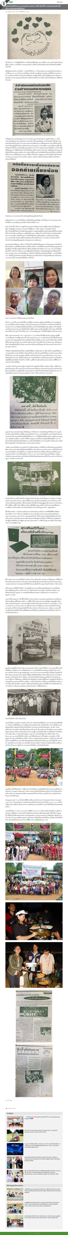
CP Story (9, 1100)
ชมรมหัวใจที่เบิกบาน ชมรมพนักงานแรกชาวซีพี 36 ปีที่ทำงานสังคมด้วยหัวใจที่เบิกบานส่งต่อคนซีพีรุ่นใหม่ (33, 7)
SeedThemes (37, 1233)
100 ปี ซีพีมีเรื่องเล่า (22, 11)
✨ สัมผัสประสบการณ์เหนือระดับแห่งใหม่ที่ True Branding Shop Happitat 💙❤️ (42, 1118)
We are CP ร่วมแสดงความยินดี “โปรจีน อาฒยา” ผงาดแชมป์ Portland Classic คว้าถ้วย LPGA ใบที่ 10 (41, 1131)
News (28, 11)
